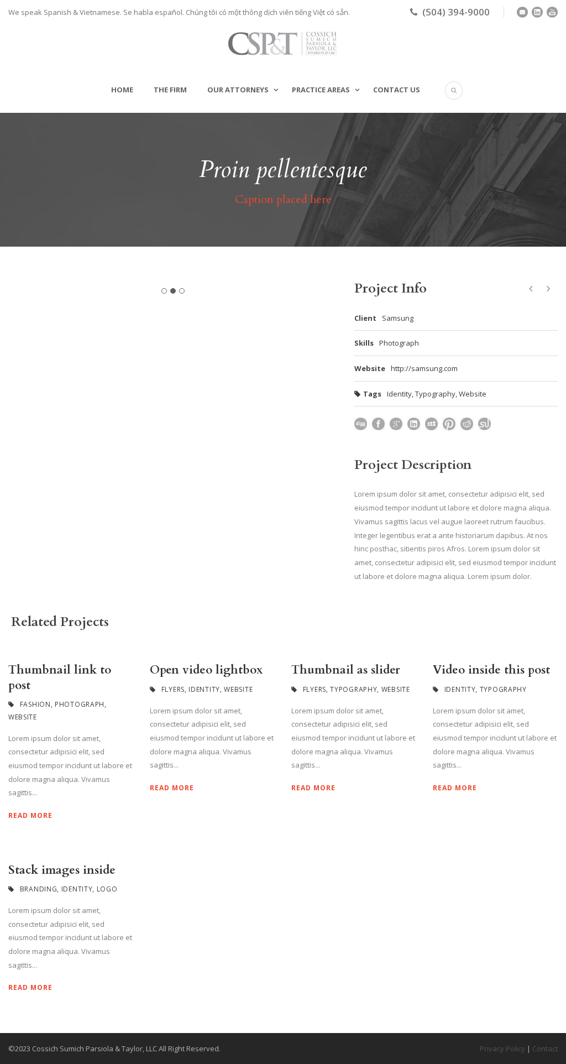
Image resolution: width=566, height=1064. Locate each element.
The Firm (170, 90)
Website (472, 394)
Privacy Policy (502, 1048)
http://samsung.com (424, 368)
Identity (399, 394)
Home (122, 90)
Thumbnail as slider (345, 670)
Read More (30, 815)
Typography (435, 394)
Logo (107, 889)
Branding (38, 889)
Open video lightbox (206, 670)
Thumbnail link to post (59, 677)
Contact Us (396, 90)
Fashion (35, 704)
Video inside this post (491, 670)
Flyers (173, 689)
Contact (545, 1048)
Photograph (79, 704)
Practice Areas (321, 90)
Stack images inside (62, 870)
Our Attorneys (238, 90)
